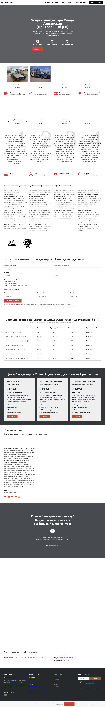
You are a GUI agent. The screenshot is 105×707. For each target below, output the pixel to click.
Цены (62, 2)
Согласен (69, 704)
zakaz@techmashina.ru (63, 658)
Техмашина (9, 2)
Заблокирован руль (12, 281)
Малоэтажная (14, 685)
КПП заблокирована (12, 283)
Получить (95, 678)
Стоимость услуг (33, 691)
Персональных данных (72, 306)
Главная (47, 2)
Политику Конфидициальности (47, 306)
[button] (17, 77)
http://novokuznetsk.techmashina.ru (65, 657)
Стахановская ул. (38, 657)
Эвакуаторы (56, 677)
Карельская (7, 685)
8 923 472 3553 (96, 2)
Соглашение (59, 704)
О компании (32, 688)
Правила (95, 681)
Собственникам (33, 679)
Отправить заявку (13, 300)
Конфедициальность (89, 683)
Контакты (70, 2)
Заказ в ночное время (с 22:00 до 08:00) (17, 285)
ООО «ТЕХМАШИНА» (15, 655)
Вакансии (31, 682)
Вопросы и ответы (33, 686)
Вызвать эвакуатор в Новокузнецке (30, 655)
